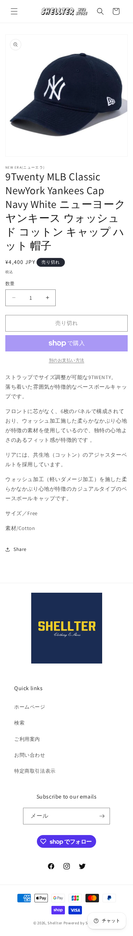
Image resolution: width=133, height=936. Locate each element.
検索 (19, 723)
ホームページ (29, 707)
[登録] (102, 816)
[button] (14, 11)
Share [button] (20, 549)
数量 (10, 284)
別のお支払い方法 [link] (66, 360)
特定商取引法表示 (35, 771)
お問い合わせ (29, 755)
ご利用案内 (27, 739)
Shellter (55, 922)
